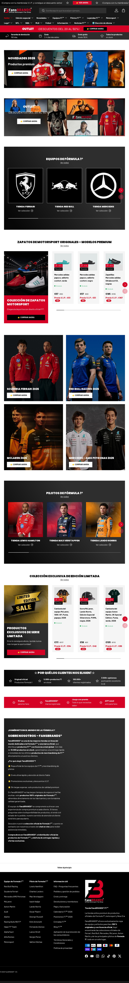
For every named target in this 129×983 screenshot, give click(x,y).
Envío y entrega (60, 896)
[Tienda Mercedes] (103, 185)
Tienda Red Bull (64, 206)
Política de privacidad (63, 948)
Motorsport (9, 942)
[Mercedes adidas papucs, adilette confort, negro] (88, 262)
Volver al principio (64, 867)
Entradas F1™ (60, 922)
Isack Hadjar (34, 901)
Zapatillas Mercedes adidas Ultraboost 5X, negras (113, 279)
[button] (123, 10)
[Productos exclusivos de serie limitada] (26, 604)
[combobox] (72, 10)
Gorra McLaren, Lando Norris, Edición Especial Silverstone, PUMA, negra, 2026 (88, 614)
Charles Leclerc (36, 891)
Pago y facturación (62, 906)
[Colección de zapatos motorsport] (26, 273)
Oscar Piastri (35, 911)
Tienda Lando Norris (103, 540)
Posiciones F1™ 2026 (63, 916)
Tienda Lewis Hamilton (25, 540)
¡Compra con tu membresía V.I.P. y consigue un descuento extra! (32, 2)
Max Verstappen (36, 896)
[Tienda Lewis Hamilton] (25, 519)
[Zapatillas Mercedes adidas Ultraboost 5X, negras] (114, 262)
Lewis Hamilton (36, 886)
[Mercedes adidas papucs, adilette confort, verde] (63, 262)
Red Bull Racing (11, 886)
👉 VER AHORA (82, 3)
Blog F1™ (58, 927)
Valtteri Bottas (35, 942)
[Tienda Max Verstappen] (64, 519)
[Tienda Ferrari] (25, 185)
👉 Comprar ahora (95, 29)
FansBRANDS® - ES (11, 972)
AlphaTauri (9, 932)
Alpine (7, 916)
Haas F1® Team (10, 927)
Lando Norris (35, 906)
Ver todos (64, 162)
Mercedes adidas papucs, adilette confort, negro (87, 277)
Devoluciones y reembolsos (66, 901)
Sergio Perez (35, 937)
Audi (6, 911)
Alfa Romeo (9, 937)
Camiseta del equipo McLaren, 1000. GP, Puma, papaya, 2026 (61, 613)
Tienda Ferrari (25, 206)
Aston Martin (9, 906)
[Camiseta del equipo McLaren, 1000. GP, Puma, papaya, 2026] (63, 596)
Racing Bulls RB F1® (12, 922)
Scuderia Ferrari (11, 891)
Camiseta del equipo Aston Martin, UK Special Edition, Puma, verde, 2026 (114, 614)
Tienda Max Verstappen (64, 540)
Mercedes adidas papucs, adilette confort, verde (61, 277)
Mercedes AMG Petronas (14, 896)
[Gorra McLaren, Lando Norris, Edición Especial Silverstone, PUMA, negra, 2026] (88, 596)
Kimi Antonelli (35, 922)
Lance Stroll (34, 932)
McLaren (8, 901)
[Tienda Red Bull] (64, 185)
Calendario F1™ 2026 (63, 911)
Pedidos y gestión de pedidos (66, 891)
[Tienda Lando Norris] (103, 519)
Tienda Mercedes (103, 206)
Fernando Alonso (36, 927)
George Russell (36, 916)
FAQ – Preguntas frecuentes (66, 886)
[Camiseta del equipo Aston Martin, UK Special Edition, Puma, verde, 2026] (114, 596)
